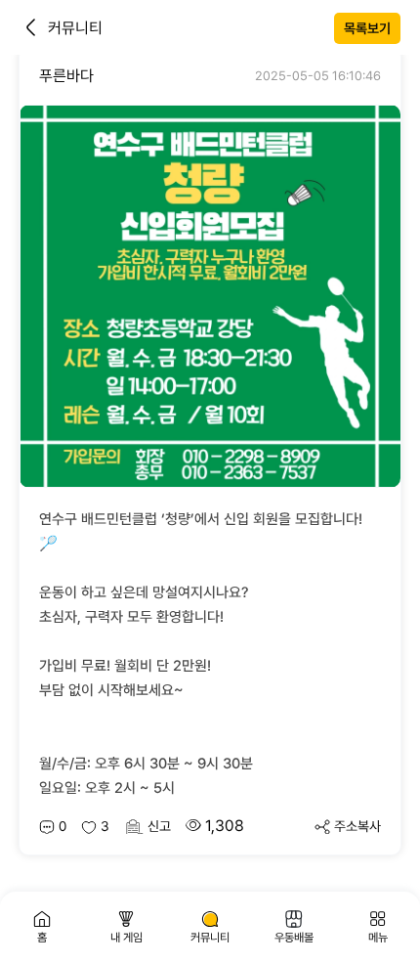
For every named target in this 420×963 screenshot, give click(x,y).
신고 (159, 826)
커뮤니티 (75, 28)
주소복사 (357, 826)
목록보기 (367, 28)
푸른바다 (66, 75)
